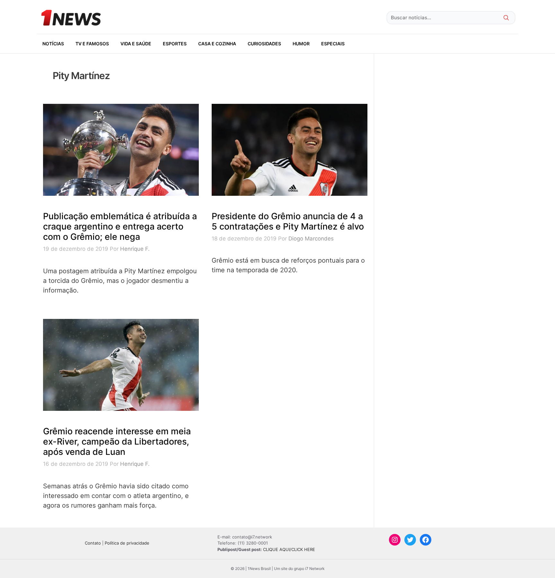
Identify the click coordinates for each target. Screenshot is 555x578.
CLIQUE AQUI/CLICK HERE (289, 549)
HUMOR (301, 43)
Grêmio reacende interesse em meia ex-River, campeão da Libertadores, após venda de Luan (117, 441)
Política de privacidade (127, 543)
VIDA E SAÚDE (135, 43)
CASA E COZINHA (217, 43)
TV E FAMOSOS (92, 43)
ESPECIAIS (333, 43)
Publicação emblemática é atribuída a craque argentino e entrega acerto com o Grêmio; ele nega (120, 226)
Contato (93, 543)
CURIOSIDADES (264, 43)
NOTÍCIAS (53, 43)
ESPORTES (175, 43)
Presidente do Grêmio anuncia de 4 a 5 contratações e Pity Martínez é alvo (288, 221)
